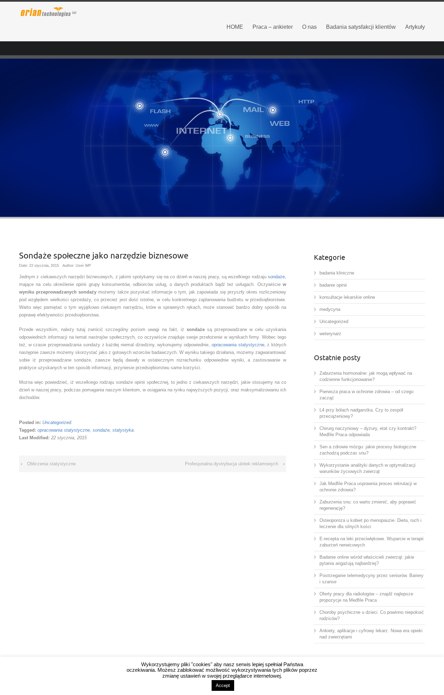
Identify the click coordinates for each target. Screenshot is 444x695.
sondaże (276, 276)
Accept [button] (223, 685)
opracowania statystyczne (238, 344)
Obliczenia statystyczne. (52, 463)
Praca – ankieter (273, 27)
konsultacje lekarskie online (347, 297)
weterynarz (330, 333)
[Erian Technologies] (83, 11)
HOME (235, 27)
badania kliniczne (336, 273)
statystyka (123, 430)
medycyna (329, 309)
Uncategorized (56, 422)
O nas (309, 27)
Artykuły (415, 27)
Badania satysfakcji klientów (361, 27)
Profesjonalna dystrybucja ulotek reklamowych (231, 463)
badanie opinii (333, 285)
